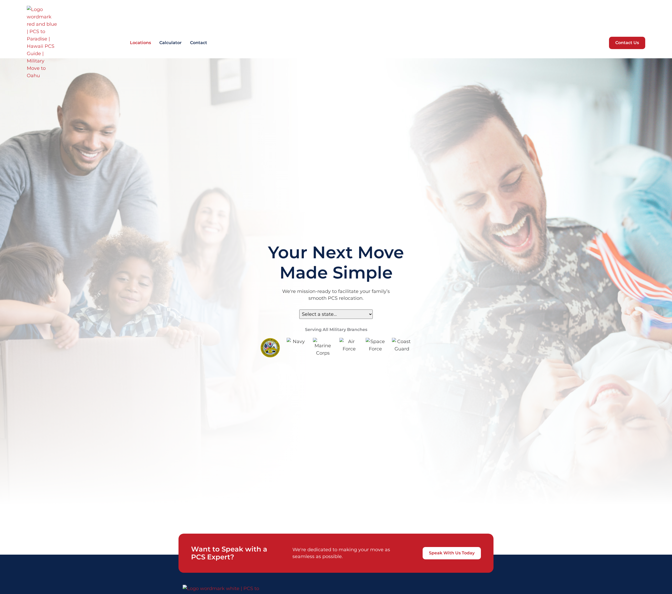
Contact (198, 42)
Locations (140, 42)
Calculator (170, 42)
